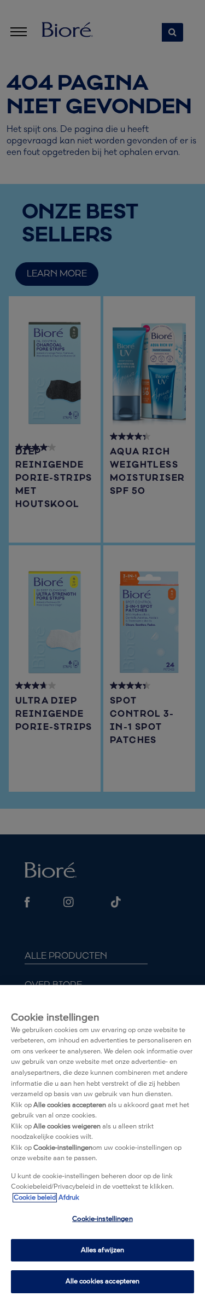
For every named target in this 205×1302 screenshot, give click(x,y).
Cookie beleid (35, 1197)
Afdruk (68, 1197)
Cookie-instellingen (102, 1219)
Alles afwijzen (103, 1250)
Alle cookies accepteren (103, 1281)
